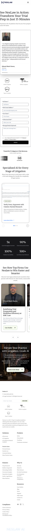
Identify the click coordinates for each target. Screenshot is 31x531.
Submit (15, 142)
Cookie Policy (5, 511)
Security (19, 465)
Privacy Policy (13, 139)
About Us (19, 468)
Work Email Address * (8, 107)
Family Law (5, 451)
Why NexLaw (20, 470)
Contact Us (19, 497)
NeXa (18, 436)
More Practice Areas (7, 455)
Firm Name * (5, 113)
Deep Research (6, 465)
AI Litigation (5, 438)
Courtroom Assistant (22, 442)
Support (19, 493)
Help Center (20, 495)
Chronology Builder (7, 470)
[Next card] (27, 225)
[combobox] (15, 122)
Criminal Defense (6, 453)
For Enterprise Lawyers (20, 475)
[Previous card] (3, 225)
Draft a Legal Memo (7, 476)
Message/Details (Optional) (9, 125)
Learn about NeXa (8, 220)
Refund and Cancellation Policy (7, 514)
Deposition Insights (7, 474)
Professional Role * (7, 119)
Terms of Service (6, 507)
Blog (18, 489)
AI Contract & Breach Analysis (7, 441)
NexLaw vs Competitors (20, 478)
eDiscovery (5, 436)
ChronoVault (20, 438)
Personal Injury (6, 449)
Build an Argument (7, 468)
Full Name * (5, 101)
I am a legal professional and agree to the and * (15, 138)
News (18, 491)
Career (18, 499)
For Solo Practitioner (22, 472)
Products (20, 433)
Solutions (5, 433)
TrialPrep (19, 440)
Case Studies (20, 487)
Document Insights (7, 472)
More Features (6, 478)
